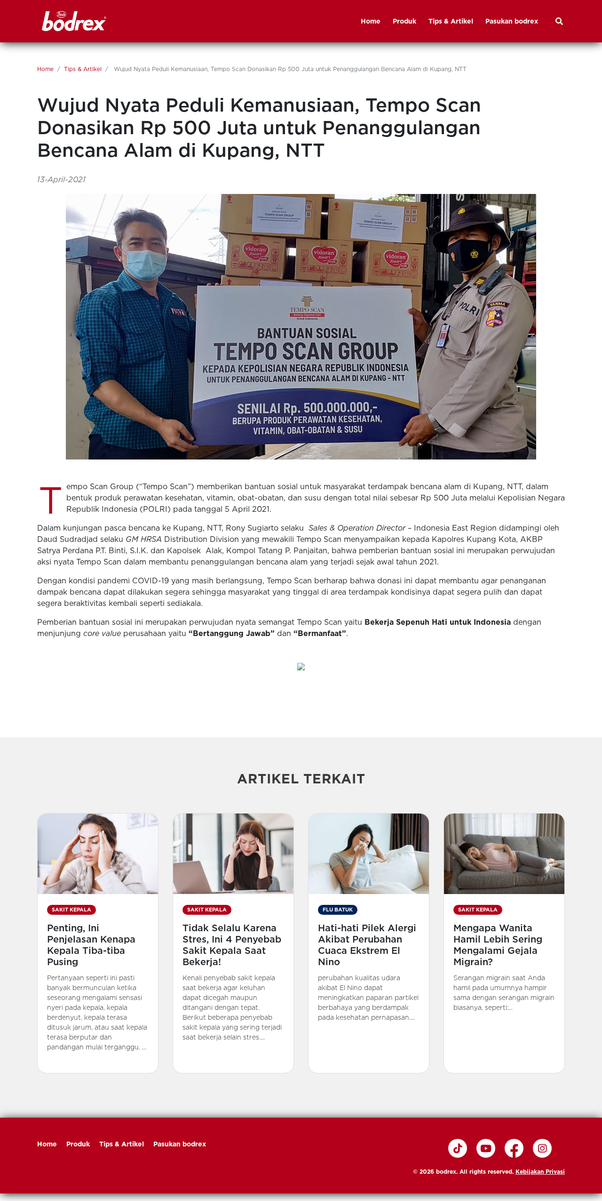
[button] (97, 943)
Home (45, 69)
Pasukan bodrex (179, 1144)
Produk (78, 1144)
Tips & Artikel (83, 69)
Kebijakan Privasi (540, 1171)
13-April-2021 (61, 179)
